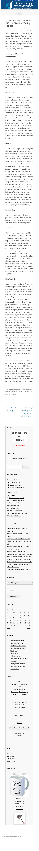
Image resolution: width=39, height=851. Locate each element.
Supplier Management (16, 498)
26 (10, 625)
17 (29, 620)
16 (25, 620)
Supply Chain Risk (15, 516)
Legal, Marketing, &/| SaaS (18, 513)
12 (10, 620)
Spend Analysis (14, 503)
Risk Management (11, 392)
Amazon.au (19, 809)
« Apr (8, 628)
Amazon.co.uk (19, 804)
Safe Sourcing (15, 656)
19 (10, 623)
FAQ (19, 687)
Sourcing (12, 495)
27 (14, 625)
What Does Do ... (19, 702)
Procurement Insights (17, 641)
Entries (10, 756)
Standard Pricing (19, 707)
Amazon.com (19, 801)
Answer (19, 736)
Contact (19, 723)
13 (14, 620)
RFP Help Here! (19, 705)
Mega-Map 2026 (12, 480)
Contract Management (16, 500)
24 (29, 623)
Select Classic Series (13, 485)
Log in (8, 753)
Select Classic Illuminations (15, 488)
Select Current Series (13, 482)
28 (17, 625)
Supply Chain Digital (17, 643)
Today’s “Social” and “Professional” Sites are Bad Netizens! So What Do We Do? (19, 541)
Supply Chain (22, 392)
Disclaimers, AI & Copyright (19, 692)
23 (25, 623)
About (19, 682)
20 (14, 623)
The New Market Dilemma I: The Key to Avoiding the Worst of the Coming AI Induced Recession (19, 564)
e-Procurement (14, 505)
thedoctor (14, 394)
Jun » (28, 628)
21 (17, 623)
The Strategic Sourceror (18, 646)
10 (29, 618)
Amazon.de (19, 806)
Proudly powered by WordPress (11, 837)
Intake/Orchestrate (15, 511)
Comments (12, 759)
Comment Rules (19, 689)
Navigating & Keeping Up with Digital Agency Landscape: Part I (27, 413)
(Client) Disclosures (19, 694)
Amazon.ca (19, 799)
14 (17, 620)
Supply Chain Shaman (18, 664)
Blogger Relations (19, 715)
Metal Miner (14, 653)
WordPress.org (11, 761)
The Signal (14, 651)
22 (20, 623)
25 (7, 625)
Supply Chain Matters (18, 648)
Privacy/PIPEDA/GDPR (19, 684)
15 (20, 620)
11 (7, 620)
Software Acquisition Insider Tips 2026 (19, 569)
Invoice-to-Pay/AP (15, 508)
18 (7, 623)
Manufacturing (26, 389)
